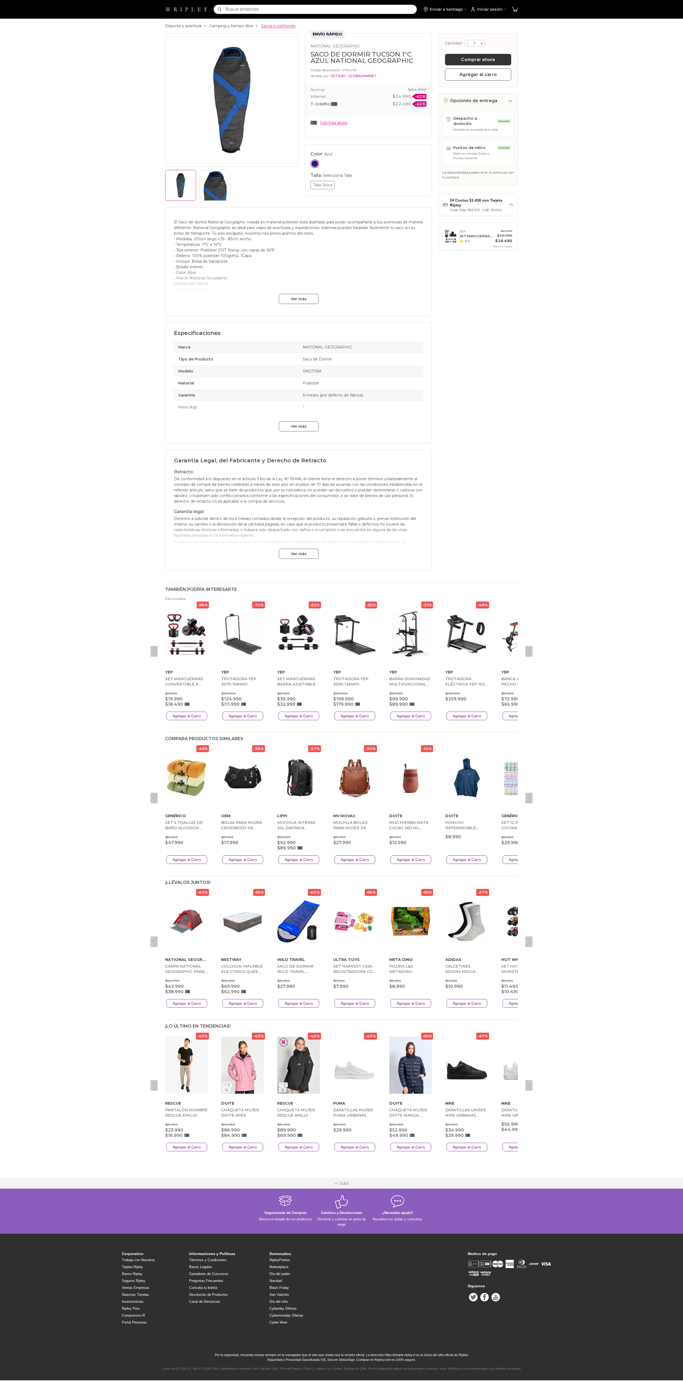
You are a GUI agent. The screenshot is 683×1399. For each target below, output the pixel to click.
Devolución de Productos (208, 1295)
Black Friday (279, 1288)
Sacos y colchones (278, 25)
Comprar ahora (478, 59)
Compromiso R (133, 1315)
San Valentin (279, 1295)
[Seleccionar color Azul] (315, 163)
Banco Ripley (132, 1274)
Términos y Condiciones (208, 1260)
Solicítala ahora (333, 123)
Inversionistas (133, 1302)
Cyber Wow (278, 1322)
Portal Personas (134, 1322)
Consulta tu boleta (203, 1288)
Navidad (275, 1281)
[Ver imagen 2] (214, 185)
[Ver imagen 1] (180, 185)
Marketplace (278, 1267)
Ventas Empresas (135, 1288)
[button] (515, 9)
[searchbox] (321, 9)
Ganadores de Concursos (208, 1274)
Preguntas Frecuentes (206, 1281)
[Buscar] (219, 9)
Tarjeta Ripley (132, 1267)
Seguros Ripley (133, 1281)
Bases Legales (200, 1267)
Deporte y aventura (183, 25)
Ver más (299, 298)
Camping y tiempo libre (231, 25)
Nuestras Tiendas (135, 1295)
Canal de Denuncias (204, 1302)
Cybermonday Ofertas (286, 1315)
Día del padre (279, 1274)
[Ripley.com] (190, 9)
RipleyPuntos (279, 1260)
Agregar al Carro (187, 716)
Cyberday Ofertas (283, 1308)
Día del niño (278, 1302)
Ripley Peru (131, 1308)
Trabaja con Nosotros (138, 1260)
